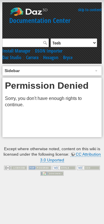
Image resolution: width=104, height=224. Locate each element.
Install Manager (16, 51)
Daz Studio (11, 57)
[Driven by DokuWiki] (52, 173)
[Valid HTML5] (64, 167)
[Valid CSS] (88, 167)
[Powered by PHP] (39, 167)
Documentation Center (39, 20)
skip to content (90, 9)
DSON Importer (48, 51)
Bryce (68, 57)
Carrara (32, 57)
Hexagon (50, 57)
